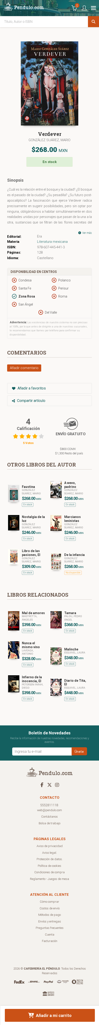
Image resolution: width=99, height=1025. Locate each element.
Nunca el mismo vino (31, 645)
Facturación (49, 941)
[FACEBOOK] (41, 784)
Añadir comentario (24, 368)
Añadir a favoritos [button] (31, 388)
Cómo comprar (49, 901)
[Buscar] (93, 21)
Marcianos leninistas (72, 519)
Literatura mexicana (52, 242)
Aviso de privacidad (50, 846)
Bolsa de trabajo (49, 823)
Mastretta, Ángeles (29, 618)
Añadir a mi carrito (53, 1015)
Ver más (87, 233)
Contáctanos (49, 816)
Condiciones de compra (49, 872)
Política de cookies (49, 866)
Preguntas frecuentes (50, 928)
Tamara (70, 613)
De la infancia (74, 555)
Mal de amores (33, 613)
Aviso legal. (49, 852)
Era (39, 236)
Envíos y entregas (49, 921)
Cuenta (49, 934)
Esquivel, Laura (74, 652)
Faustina (28, 487)
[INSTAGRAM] (57, 784)
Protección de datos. (50, 859)
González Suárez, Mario (49, 140)
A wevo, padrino (70, 485)
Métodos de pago (49, 914)
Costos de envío (50, 908)
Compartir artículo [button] (30, 400)
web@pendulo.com (49, 810)
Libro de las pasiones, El (31, 553)
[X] (49, 784)
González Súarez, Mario (73, 492)
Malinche (71, 649)
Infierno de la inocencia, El (32, 679)
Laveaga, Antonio (28, 652)
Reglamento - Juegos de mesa (49, 879)
